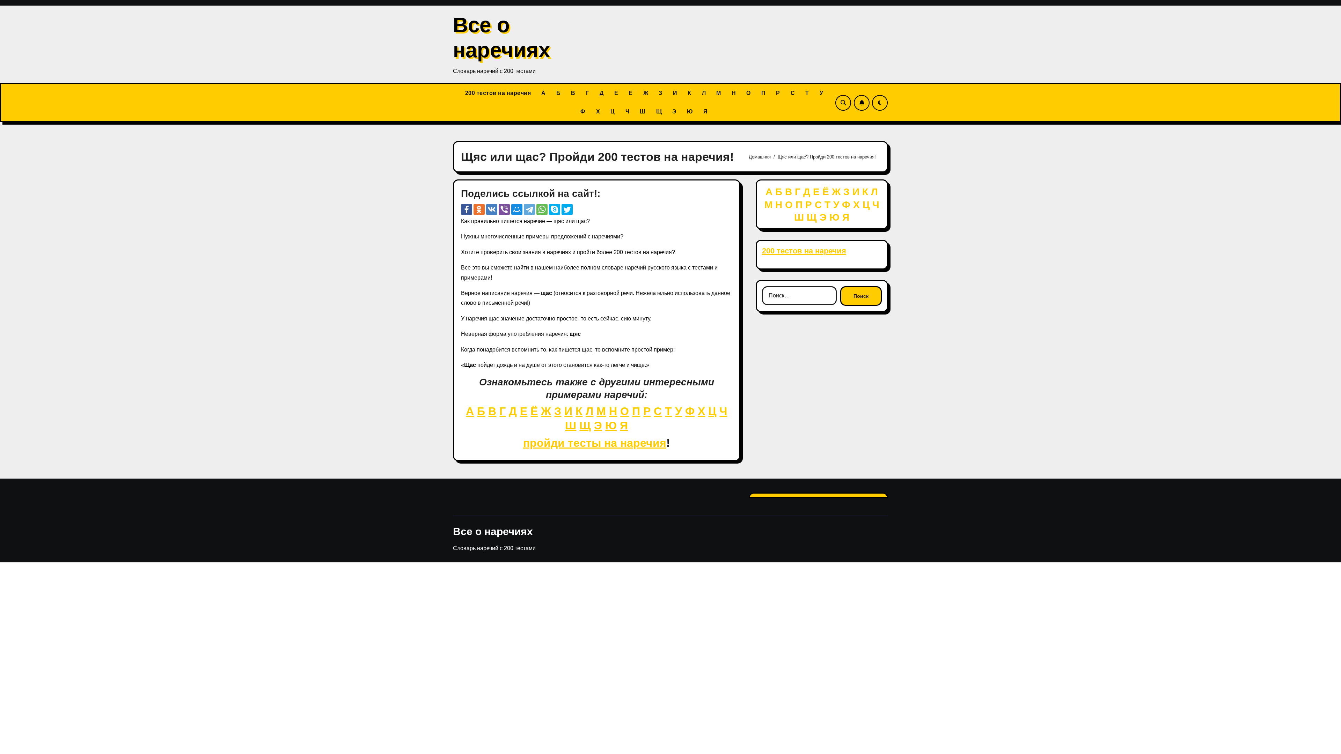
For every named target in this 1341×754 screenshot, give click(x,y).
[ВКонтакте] (491, 209)
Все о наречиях (493, 531)
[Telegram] (529, 209)
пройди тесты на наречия (594, 443)
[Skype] (554, 209)
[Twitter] (567, 209)
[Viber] (504, 209)
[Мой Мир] (516, 209)
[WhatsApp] (542, 209)
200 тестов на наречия (498, 93)
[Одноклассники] (479, 209)
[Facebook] (466, 209)
